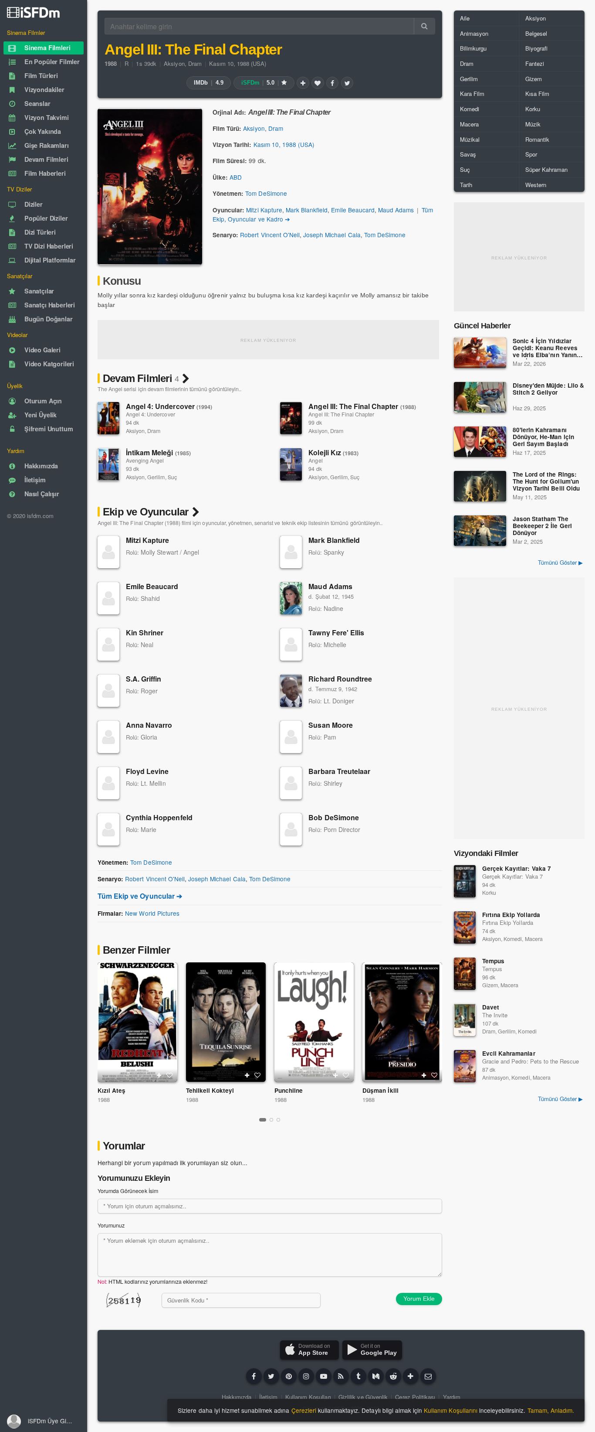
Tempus (493, 961)
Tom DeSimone (266, 193)
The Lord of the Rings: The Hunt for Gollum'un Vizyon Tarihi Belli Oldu (546, 481)
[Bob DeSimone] (291, 829)
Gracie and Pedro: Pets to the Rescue (530, 1061)
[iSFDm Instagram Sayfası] (306, 1376)
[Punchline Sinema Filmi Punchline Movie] (314, 1022)
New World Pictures (152, 913)
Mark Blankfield (307, 209)
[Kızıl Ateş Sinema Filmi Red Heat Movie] (137, 1022)
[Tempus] (465, 974)
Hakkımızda (236, 1397)
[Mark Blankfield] (291, 552)
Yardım (451, 1397)
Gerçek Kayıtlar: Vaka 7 (516, 868)
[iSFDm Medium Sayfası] (376, 1376)
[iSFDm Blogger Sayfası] (341, 1376)
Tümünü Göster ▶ (560, 562)
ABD (236, 177)
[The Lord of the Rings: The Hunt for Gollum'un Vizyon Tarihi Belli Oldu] (480, 486)
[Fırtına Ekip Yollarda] (465, 927)
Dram (195, 63)
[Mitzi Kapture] (108, 552)
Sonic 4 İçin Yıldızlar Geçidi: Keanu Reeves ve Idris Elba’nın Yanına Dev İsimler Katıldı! (546, 348)
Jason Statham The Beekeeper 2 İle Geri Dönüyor (542, 526)
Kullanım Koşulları (308, 1397)
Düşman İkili (380, 1090)
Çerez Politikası (415, 1397)
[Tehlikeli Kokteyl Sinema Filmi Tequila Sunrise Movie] (226, 1022)
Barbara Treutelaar (339, 771)
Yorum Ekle (419, 1298)
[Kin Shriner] (108, 644)
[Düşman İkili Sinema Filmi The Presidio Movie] (402, 1022)
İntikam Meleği (158, 452)
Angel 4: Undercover (169, 406)
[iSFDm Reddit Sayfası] (393, 1376)
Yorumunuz (111, 1225)
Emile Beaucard (352, 209)
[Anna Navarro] (108, 737)
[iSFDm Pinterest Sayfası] (289, 1376)
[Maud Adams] (291, 598)
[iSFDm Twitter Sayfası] (271, 1376)
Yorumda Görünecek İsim (128, 1191)
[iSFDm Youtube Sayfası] (323, 1376)
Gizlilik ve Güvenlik (363, 1397)
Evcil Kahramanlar (508, 1053)
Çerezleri (303, 1410)
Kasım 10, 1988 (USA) (237, 63)
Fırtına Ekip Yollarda (511, 914)
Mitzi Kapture (264, 209)
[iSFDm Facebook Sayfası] (254, 1376)
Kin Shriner (144, 632)
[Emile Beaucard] (108, 598)
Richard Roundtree (340, 679)
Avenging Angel (145, 460)
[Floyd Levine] (108, 783)
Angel (315, 460)
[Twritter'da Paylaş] (347, 83)
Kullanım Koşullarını (450, 1410)
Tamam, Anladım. (550, 1410)
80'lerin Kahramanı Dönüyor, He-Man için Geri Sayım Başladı (543, 437)
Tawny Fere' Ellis (336, 632)
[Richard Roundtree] (291, 691)
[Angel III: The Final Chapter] (291, 418)
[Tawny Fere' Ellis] (291, 644)
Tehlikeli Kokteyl (210, 1090)
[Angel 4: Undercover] (108, 418)
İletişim (268, 1397)
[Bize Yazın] (428, 1376)
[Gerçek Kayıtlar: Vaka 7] (465, 881)
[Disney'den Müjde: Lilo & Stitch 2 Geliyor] (480, 397)
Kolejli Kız (333, 452)
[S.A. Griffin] (108, 691)
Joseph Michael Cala (332, 234)
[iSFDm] (33, 12)
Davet (490, 1007)
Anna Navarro (149, 725)
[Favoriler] (317, 83)
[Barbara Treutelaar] (291, 783)
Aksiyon (174, 63)
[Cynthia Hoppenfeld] (108, 829)
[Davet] (465, 1020)
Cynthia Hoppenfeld (159, 817)
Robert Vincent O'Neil (270, 234)
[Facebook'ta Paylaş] (332, 83)
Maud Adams (396, 209)
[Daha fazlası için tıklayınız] (411, 1376)
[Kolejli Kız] (291, 464)
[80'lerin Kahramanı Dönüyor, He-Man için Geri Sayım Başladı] (480, 441)
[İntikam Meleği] (108, 464)
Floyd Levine (147, 771)
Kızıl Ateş (111, 1090)
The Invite (494, 1015)
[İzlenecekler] (303, 83)
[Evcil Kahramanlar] (465, 1066)
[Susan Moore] (291, 737)
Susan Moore (330, 725)
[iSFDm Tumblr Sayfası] (358, 1376)
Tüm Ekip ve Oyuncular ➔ (140, 896)
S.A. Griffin (143, 679)
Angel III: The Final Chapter (362, 406)
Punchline (288, 1090)
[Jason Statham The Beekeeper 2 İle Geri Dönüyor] (480, 530)
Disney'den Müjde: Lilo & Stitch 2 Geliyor (548, 389)
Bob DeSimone (333, 817)
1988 (104, 1099)
